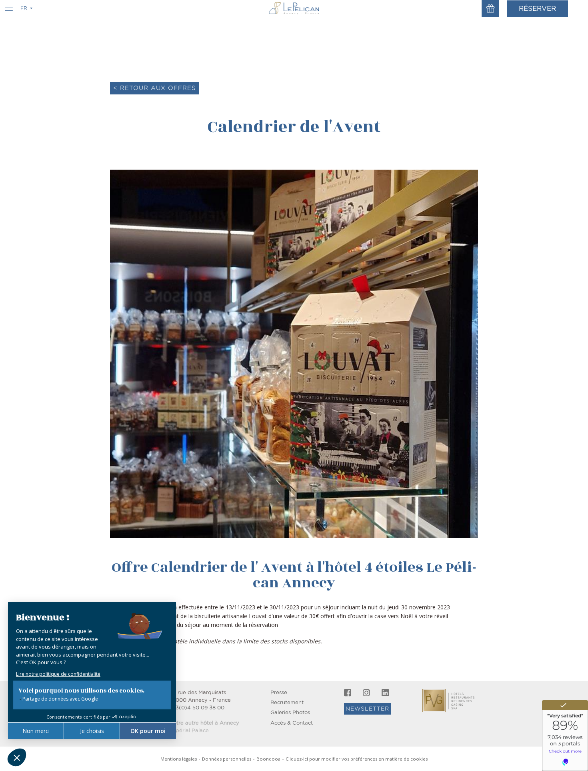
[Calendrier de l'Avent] (294, 353)
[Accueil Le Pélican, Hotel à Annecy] (294, 8)
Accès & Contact (291, 722)
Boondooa (268, 759)
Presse (278, 692)
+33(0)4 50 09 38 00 (196, 707)
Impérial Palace (189, 730)
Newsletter (367, 708)
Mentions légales (178, 759)
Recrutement (287, 702)
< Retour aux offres (154, 87)
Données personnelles (226, 759)
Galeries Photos (290, 712)
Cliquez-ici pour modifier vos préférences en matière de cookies (357, 759)
